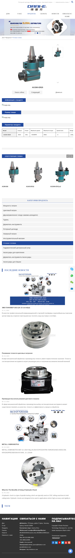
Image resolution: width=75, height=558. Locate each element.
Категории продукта (37, 200)
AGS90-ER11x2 (55, 186)
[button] (35, 33)
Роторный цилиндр (24, 2)
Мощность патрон (35, 2)
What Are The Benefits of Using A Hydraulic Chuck (19, 490)
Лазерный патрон (10, 234)
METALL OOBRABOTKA (10, 444)
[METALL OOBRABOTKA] (37, 426)
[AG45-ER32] (37, 172)
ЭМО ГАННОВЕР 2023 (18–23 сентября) (16, 307)
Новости (55, 14)
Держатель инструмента (12, 224)
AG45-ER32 (30, 186)
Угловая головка (17, 37)
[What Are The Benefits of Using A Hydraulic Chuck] (37, 471)
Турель (6, 220)
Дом (8, 14)
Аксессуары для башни (12, 262)
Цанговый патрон (47, 2)
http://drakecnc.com (32, 549)
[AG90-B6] (13, 172)
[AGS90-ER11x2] (61, 172)
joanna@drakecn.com (39, 544)
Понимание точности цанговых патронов (17, 353)
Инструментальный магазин (14, 238)
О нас (19, 14)
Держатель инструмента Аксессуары (17, 257)
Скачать (43, 14)
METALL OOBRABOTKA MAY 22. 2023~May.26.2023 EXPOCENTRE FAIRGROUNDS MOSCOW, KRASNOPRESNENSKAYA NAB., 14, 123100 (34, 451)
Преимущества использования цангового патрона (20, 399)
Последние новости (16, 270)
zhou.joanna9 (28, 542)
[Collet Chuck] (37, 27)
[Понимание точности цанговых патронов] (37, 335)
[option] (37, 27)
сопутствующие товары (14, 156)
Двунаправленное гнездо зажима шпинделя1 (20, 215)
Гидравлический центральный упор (16, 248)
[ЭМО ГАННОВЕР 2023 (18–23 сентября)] (37, 289)
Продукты (31, 14)
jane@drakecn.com (25, 547)
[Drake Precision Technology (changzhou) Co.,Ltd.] (37, 8)
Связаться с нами (67, 15)
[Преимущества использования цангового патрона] (37, 380)
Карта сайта (66, 530)
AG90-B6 (5, 186)
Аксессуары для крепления (13, 252)
